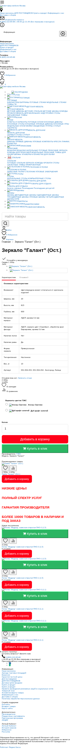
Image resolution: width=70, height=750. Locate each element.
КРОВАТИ (11, 113)
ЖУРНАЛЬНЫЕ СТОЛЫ (17, 178)
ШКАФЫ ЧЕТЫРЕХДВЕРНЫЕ (51, 197)
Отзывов (23, 277)
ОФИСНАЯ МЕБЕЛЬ (36, 207)
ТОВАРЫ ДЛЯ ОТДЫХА (41, 184)
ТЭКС (18, 454)
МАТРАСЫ (23, 201)
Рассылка (6, 732)
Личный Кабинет (9, 726)
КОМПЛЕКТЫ (47, 142)
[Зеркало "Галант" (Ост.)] (38, 266)
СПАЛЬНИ (16, 158)
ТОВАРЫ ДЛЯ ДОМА (37, 181)
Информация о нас (56, 13)
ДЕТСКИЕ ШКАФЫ (51, 111)
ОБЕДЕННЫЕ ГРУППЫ (43, 126)
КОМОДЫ (63, 111)
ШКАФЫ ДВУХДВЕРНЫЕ (18, 195)
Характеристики (9, 277)
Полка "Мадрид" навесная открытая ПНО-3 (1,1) (22, 609)
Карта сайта (7, 708)
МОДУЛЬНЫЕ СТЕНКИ (56, 102)
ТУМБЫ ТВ (12, 104)
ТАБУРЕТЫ (12, 128)
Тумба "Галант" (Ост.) (11, 474)
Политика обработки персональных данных (21, 699)
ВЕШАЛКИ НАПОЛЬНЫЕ (27, 150)
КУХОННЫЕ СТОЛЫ (16, 124)
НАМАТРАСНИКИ (32, 204)
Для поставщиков (9, 679)
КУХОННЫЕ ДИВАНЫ (53, 122)
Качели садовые (14, 188)
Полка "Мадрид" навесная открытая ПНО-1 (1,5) (22, 578)
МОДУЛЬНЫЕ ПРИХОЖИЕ (42, 152)
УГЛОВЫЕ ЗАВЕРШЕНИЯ (47, 172)
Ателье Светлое (35, 405)
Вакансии (6, 675)
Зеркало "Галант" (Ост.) (27, 241)
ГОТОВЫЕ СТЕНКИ (38, 102)
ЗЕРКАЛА (63, 150)
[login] (2, 80)
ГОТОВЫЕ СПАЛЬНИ (16, 163)
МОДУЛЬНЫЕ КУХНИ (16, 126)
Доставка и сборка (8, 15)
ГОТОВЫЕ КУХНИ (35, 122)
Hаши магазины (7, 13)
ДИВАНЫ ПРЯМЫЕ (15, 142)
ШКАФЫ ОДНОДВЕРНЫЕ (40, 195)
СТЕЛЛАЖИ (30, 172)
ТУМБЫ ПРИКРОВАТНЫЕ (30, 165)
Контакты (6, 704)
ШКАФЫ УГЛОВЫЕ (30, 197)
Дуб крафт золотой (39, 411)
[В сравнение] (13, 468)
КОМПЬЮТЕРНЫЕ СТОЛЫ (39, 178)
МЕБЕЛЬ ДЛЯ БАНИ (36, 130)
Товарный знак (8, 691)
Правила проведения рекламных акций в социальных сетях (27, 689)
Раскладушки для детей (44, 188)
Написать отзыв (25, 378)
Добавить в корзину (35, 439)
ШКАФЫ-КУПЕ (13, 199)
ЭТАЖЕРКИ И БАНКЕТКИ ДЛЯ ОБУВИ (38, 154)
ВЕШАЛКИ (11, 150)
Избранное (10, 75)
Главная (6, 241)
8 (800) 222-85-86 (27, 22)
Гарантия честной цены (12, 677)
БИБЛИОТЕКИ (13, 102)
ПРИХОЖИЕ (26, 146)
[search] (5, 223)
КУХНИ (19, 117)
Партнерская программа (12, 718)
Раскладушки (27, 188)
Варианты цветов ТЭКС (16, 400)
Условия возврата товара (13, 693)
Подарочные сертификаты (13, 716)
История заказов (9, 728)
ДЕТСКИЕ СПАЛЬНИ (33, 111)
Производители (8, 714)
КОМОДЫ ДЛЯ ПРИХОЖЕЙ (19, 152)
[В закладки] (5, 468)
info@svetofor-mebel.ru (14, 20)
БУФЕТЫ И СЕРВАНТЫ (17, 122)
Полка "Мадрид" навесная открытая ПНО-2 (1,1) (22, 640)
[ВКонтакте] (10, 663)
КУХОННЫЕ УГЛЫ (61, 124)
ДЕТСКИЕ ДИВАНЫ (15, 111)
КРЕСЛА (57, 142)
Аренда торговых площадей (14, 673)
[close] (62, 34)
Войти (8, 230)
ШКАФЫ (17, 154)
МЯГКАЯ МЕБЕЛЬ (33, 137)
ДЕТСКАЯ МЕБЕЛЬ (35, 107)
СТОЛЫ (18, 135)
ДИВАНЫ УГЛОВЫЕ (32, 142)
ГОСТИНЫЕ (25, 98)
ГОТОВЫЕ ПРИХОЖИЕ (49, 150)
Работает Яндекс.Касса (10, 747)
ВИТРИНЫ (24, 102)
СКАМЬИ (11, 135)
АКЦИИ (5, 720)
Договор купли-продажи (12, 683)
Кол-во (5, 422)
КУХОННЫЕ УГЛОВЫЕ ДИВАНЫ (39, 124)
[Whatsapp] (10, 665)
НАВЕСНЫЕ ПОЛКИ (15, 172)
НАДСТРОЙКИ (47, 113)
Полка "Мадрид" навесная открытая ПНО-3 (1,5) (22, 547)
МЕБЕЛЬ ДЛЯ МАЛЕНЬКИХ (28, 113)
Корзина (9, 239)
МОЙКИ (29, 126)
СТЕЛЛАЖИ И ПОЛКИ (38, 167)
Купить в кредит (40, 13)
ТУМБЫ (24, 115)
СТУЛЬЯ (56, 126)
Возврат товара (9, 706)
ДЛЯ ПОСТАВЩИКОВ (23, 13)
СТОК (17, 95)
